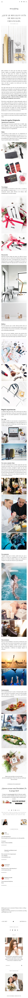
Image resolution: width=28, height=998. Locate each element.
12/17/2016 (6, 851)
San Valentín (18, 814)
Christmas (5, 812)
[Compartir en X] (11, 810)
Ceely (5, 832)
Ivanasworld (7, 864)
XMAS (24, 814)
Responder (4, 845)
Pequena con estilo (8, 877)
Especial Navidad (13, 812)
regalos (13, 814)
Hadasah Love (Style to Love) (10, 850)
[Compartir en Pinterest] (15, 810)
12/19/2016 (6, 878)
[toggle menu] (2, 2)
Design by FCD (18, 996)
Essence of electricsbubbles (6, 842)
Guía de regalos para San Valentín (16, 813)
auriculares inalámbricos (20, 190)
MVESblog (12, 996)
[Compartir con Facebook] (13, 810)
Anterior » (23, 921)
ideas (4, 814)
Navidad (8, 814)
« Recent (4, 921)
